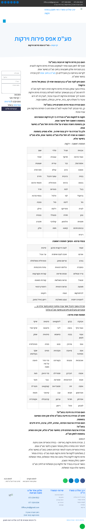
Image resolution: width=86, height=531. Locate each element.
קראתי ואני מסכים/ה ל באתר (12, 101)
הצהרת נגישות (71, 520)
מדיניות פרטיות (80, 520)
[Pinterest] (8, 2)
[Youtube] (11, 2)
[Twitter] (14, 2)
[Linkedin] (2, 2)
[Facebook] (17, 2)
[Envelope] (5, 2)
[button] (4, 21)
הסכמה (17, 94)
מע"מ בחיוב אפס (47, 73)
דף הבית (54, 45)
